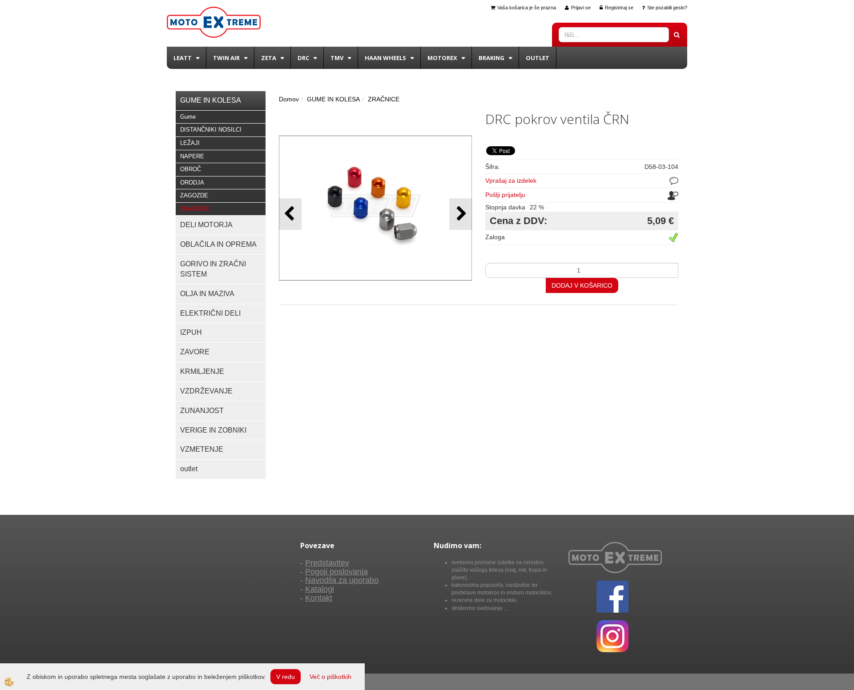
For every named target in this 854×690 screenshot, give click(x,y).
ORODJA (192, 182)
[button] (460, 214)
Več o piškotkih (330, 676)
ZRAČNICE (194, 208)
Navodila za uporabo (342, 580)
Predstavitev (327, 562)
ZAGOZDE (194, 195)
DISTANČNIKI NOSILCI (211, 129)
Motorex (442, 58)
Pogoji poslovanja (336, 571)
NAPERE (192, 156)
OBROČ (190, 169)
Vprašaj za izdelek (510, 180)
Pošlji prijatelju (505, 194)
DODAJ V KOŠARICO (582, 285)
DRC (303, 58)
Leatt (182, 58)
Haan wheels (385, 58)
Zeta (268, 58)
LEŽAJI (190, 143)
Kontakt (318, 598)
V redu (285, 676)
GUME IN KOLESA (333, 99)
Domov (289, 99)
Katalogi (319, 589)
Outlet (537, 58)
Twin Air (226, 58)
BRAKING (491, 58)
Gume (188, 116)
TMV (336, 58)
